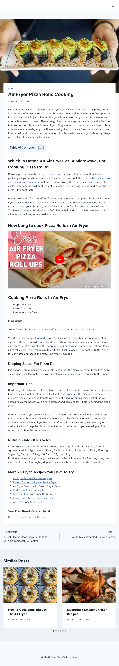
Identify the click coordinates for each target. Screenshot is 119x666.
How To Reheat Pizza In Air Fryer (27, 517)
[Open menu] (113, 5)
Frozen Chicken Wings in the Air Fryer (35, 482)
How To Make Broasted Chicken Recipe (93, 535)
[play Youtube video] (59, 259)
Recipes (12, 89)
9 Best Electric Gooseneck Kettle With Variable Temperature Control (25, 537)
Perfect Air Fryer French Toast (30, 490)
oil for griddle (40, 338)
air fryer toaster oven (50, 174)
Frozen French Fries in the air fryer (33, 498)
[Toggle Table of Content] (39, 147)
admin (14, 101)
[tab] (53, 631)
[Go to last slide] (8, 598)
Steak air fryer (21, 494)
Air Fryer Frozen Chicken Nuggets (32, 478)
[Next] (110, 598)
